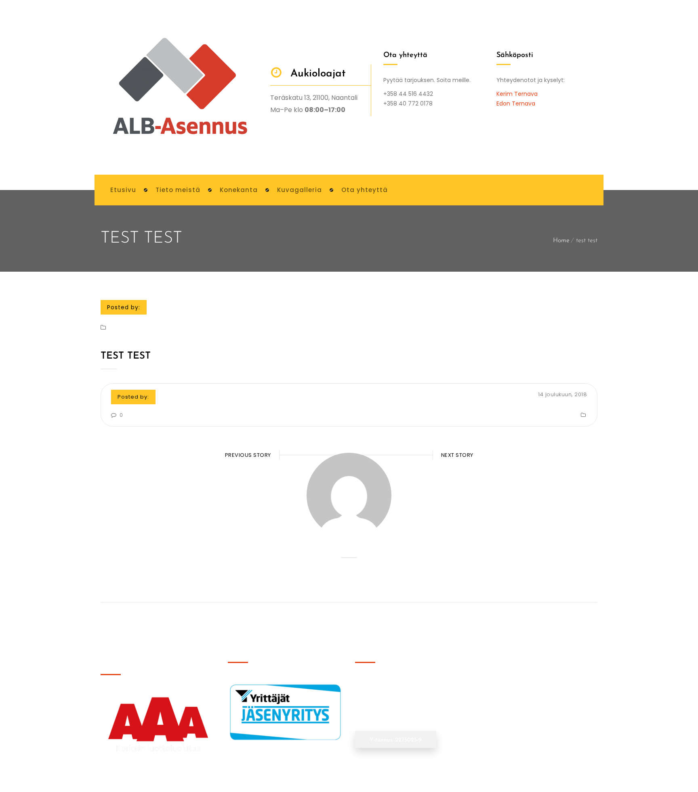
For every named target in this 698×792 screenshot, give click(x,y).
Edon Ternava (515, 103)
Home (561, 240)
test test (126, 356)
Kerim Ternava (517, 94)
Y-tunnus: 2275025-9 (396, 740)
